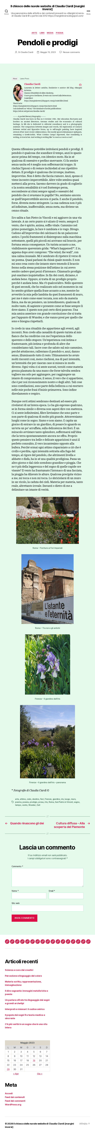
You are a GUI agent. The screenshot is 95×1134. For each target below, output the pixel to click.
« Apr (16, 1073)
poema (18, 802)
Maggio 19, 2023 (48, 52)
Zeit (38, 805)
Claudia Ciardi (27, 52)
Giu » (39, 1073)
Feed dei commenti (15, 1101)
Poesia (59, 33)
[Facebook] (80, 84)
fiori (42, 799)
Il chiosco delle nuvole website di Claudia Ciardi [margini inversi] (47, 8)
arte (17, 799)
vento (24, 805)
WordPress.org (13, 1104)
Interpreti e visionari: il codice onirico (25, 1009)
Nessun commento (71, 52)
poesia (26, 802)
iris (62, 799)
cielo (29, 799)
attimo (23, 799)
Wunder (32, 805)
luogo (67, 799)
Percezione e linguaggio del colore (23, 976)
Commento (17, 866)
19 (34, 1060)
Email (52, 891)
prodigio (33, 802)
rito (46, 802)
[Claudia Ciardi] (18, 92)
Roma (51, 802)
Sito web (16, 903)
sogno (77, 802)
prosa (41, 802)
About (15, 79)
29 (8, 1069)
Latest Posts (24, 79)
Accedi (8, 1093)
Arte (34, 33)
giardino (56, 799)
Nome (15, 891)
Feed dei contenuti (15, 1097)
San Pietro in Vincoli (64, 802)
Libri (42, 33)
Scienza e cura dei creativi (19, 970)
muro (73, 799)
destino (35, 799)
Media (50, 33)
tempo (18, 805)
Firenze (48, 799)
